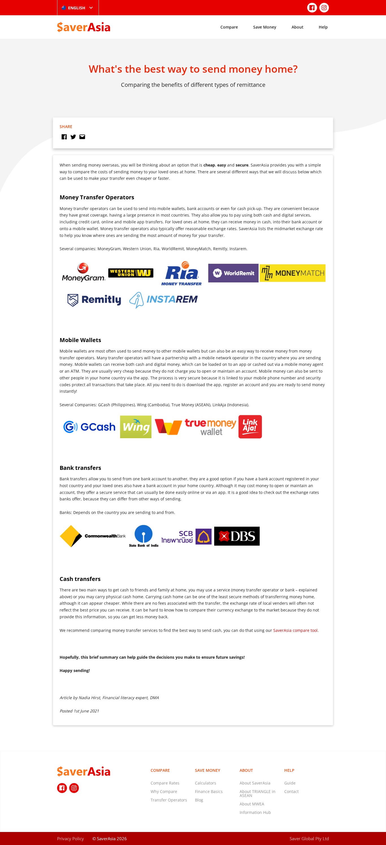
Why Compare (164, 791)
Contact (291, 791)
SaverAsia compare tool (295, 630)
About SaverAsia (255, 783)
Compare (229, 27)
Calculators (205, 783)
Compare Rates (165, 783)
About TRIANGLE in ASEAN (258, 793)
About (297, 27)
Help (323, 27)
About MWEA (252, 804)
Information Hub (255, 812)
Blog (199, 800)
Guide (290, 783)
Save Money (264, 27)
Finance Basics (209, 791)
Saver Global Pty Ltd (309, 838)
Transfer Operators (169, 800)
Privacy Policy (70, 838)
